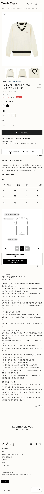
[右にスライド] (41, 73)
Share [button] (40, 406)
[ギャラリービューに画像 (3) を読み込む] (34, 73)
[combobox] (22, 248)
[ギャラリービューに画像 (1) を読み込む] (10, 73)
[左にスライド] (2, 73)
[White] (3, 105)
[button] (41, 4)
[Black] (7, 105)
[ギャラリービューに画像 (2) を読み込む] (22, 73)
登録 (5, 481)
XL (13, 115)
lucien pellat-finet (14, 81)
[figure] (6, 248)
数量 (3, 120)
